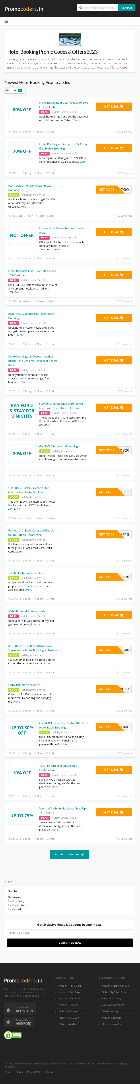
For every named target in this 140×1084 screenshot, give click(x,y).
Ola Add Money (110, 1011)
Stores (19, 1072)
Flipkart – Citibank (68, 1011)
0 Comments (125, 131)
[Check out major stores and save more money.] (24, 9)
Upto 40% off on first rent (24, 684)
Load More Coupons (68, 854)
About (8, 1072)
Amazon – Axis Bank (69, 992)
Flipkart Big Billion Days (114, 992)
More (76, 120)
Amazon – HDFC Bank (70, 985)
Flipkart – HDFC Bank (69, 1017)
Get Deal (112, 107)
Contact (50, 1072)
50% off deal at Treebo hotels (26, 611)
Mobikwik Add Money (113, 1005)
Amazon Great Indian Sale (116, 985)
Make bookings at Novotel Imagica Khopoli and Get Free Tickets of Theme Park (32, 361)
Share (40, 131)
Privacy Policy (34, 1072)
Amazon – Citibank (68, 1005)
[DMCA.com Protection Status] (13, 1034)
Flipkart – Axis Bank (69, 1024)
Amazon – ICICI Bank (69, 998)
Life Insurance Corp (112, 1024)
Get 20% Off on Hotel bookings (59, 446)
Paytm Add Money (111, 998)
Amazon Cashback (111, 1017)
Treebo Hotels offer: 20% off (26, 573)
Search (126, 7)
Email (51, 131)
